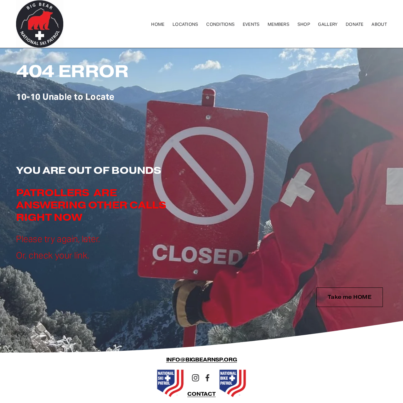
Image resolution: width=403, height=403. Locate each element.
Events (251, 24)
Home (157, 24)
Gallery (328, 24)
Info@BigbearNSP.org (201, 360)
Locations (185, 24)
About (379, 24)
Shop (304, 24)
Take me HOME (350, 297)
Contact (201, 394)
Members (278, 24)
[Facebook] (207, 378)
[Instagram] (195, 378)
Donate (355, 24)
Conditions (220, 24)
